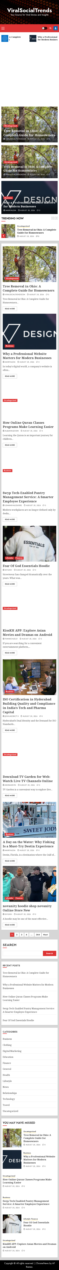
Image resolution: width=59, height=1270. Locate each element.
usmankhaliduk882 (13, 505)
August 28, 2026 (37, 139)
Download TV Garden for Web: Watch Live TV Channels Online (28, 779)
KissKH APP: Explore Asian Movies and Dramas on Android (27, 632)
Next (45, 934)
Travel (6, 1105)
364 (38, 934)
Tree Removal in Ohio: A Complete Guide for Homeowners (29, 133)
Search (9, 944)
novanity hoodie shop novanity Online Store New (27, 908)
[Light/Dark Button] (44, 28)
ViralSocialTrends (29, 10)
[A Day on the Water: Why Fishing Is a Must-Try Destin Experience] (29, 820)
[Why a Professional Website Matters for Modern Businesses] (8, 231)
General (7, 1068)
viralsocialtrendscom (16, 139)
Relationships (10, 1093)
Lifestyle (9, 558)
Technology (9, 1098)
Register (56, 28)
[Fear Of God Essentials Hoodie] (29, 544)
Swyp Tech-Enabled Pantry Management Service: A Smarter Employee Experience (28, 497)
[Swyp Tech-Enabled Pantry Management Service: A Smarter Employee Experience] (29, 471)
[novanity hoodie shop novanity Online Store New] (29, 884)
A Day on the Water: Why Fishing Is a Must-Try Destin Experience (29, 844)
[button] (3, 28)
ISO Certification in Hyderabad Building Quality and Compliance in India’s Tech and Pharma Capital (29, 705)
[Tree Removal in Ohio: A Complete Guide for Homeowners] (29, 264)
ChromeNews (42, 1263)
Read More (10, 309)
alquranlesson (12, 431)
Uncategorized (11, 126)
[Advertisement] (29, 72)
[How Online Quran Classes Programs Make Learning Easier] (29, 400)
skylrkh (8, 570)
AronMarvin (10, 785)
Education (8, 1056)
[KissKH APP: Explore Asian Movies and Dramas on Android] (29, 608)
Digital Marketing (12, 1051)
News (6, 1086)
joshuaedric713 (12, 716)
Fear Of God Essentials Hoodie (26, 566)
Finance (19, 558)
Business (8, 198)
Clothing (7, 1044)
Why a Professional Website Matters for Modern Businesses (29, 204)
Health (6, 1075)
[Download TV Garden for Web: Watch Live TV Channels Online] (29, 754)
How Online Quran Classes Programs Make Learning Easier (28, 424)
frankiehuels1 (11, 639)
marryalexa (11, 210)
